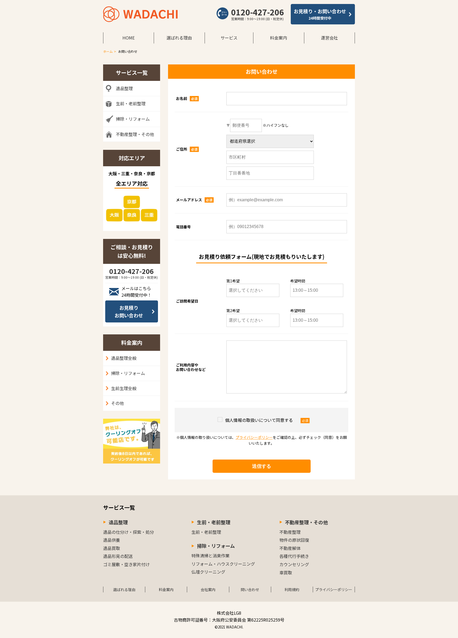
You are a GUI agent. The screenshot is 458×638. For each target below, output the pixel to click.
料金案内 (278, 37)
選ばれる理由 (179, 37)
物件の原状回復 (294, 540)
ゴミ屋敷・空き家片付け (126, 564)
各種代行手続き (294, 556)
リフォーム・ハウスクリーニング (223, 564)
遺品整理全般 (123, 358)
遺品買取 (111, 548)
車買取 (285, 572)
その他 (117, 403)
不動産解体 (290, 548)
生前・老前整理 (213, 522)
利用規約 (291, 589)
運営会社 (329, 37)
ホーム (108, 51)
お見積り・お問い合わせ (320, 14)
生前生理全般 (123, 388)
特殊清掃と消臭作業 (210, 555)
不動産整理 (290, 532)
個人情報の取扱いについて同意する (259, 420)
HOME (128, 37)
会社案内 (208, 589)
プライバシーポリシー (254, 437)
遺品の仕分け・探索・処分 (128, 532)
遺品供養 (111, 540)
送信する (261, 466)
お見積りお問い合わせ (128, 311)
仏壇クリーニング (208, 572)
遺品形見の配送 (118, 556)
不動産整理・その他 (306, 522)
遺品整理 (118, 522)
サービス (229, 37)
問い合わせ (250, 589)
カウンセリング (294, 564)
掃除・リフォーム (128, 373)
